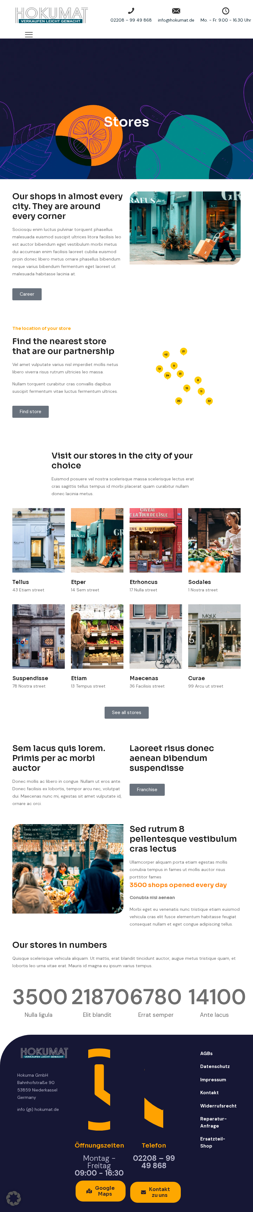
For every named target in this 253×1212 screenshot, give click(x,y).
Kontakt (209, 1093)
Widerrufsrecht (216, 1106)
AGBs (206, 1053)
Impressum (213, 1080)
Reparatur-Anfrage (213, 1122)
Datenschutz (215, 1066)
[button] (13, 1198)
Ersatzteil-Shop (212, 1142)
